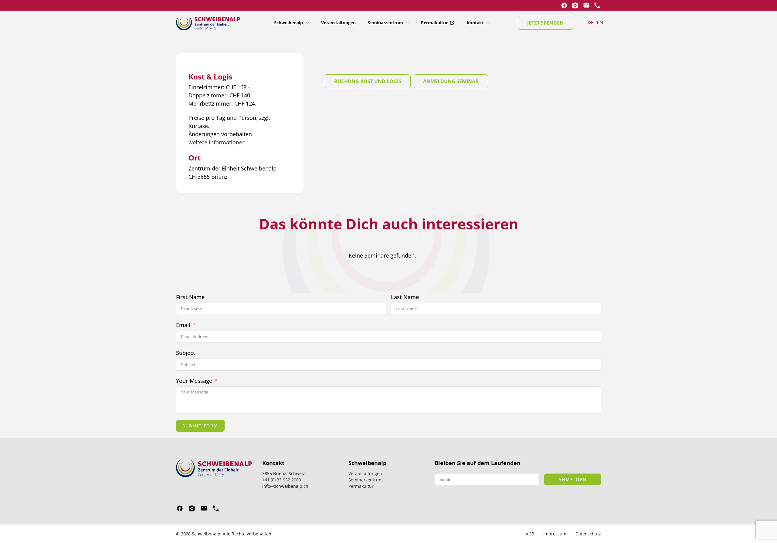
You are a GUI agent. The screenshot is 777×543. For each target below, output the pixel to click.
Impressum (554, 534)
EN (600, 22)
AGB (530, 534)
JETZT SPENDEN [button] (545, 22)
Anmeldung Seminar (451, 81)
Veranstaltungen (338, 22)
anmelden (572, 479)
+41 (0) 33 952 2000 (281, 480)
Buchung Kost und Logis (367, 81)
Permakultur (434, 22)
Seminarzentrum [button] (385, 22)
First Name (190, 297)
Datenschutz (588, 534)
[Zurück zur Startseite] (208, 23)
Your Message (194, 380)
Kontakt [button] (475, 22)
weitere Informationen (217, 142)
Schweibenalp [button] (288, 22)
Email (183, 325)
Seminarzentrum (365, 480)
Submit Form (200, 426)
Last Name (405, 297)
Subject (185, 352)
